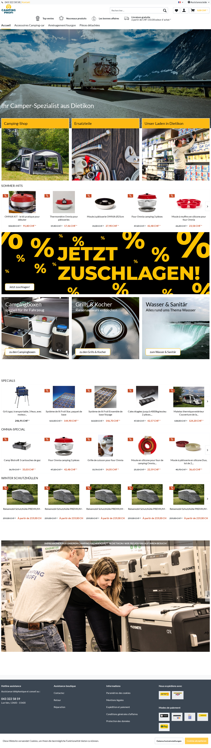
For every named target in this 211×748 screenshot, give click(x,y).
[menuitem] (139, 10)
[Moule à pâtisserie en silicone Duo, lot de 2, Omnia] (188, 446)
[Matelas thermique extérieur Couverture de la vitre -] (188, 397)
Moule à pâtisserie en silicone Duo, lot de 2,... (189, 462)
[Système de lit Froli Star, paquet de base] (64, 397)
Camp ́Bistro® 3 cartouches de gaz (22, 460)
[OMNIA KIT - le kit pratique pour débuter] (22, 202)
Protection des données (118, 721)
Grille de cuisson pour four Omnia (105, 460)
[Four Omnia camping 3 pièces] (64, 446)
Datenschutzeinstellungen (169, 741)
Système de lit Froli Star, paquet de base (64, 413)
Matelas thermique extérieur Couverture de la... (189, 413)
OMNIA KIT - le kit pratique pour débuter (22, 218)
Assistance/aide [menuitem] (198, 2)
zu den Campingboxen (22, 352)
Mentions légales (115, 700)
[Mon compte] (184, 10)
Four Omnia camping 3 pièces (63, 460)
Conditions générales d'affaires (122, 714)
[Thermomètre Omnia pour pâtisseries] (64, 202)
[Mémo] (176, 10)
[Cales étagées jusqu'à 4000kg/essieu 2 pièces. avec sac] (147, 397)
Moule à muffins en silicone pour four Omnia (189, 218)
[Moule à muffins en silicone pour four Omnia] (188, 202)
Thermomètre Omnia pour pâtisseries (64, 218)
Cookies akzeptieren (196, 740)
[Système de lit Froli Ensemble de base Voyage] (105, 397)
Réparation (59, 707)
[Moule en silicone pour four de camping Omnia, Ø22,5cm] (147, 446)
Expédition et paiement (118, 707)
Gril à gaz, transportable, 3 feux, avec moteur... (22, 413)
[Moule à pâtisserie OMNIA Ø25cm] (105, 202)
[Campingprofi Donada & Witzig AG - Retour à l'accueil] (27, 8)
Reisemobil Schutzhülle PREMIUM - (22, 508)
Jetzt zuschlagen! (19, 287)
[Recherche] (165, 10)
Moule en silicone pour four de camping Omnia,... (147, 462)
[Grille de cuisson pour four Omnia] (105, 446)
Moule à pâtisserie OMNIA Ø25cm (105, 216)
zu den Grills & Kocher (93, 352)
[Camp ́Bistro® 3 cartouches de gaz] (22, 446)
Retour (57, 700)
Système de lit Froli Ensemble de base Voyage (105, 413)
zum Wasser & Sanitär (163, 352)
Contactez (59, 693)
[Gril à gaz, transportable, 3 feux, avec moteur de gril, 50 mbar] (22, 397)
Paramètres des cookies (118, 693)
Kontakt (26, 2)
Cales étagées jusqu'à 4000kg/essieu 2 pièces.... (147, 413)
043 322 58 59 (10, 699)
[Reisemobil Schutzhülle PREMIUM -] (22, 494)
